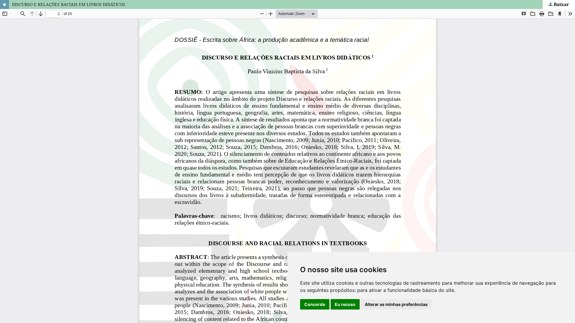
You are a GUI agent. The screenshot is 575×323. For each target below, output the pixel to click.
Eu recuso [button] (345, 304)
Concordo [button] (314, 304)
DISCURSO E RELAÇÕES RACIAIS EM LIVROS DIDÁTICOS (68, 4)
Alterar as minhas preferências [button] (396, 304)
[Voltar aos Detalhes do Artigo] (4, 4)
